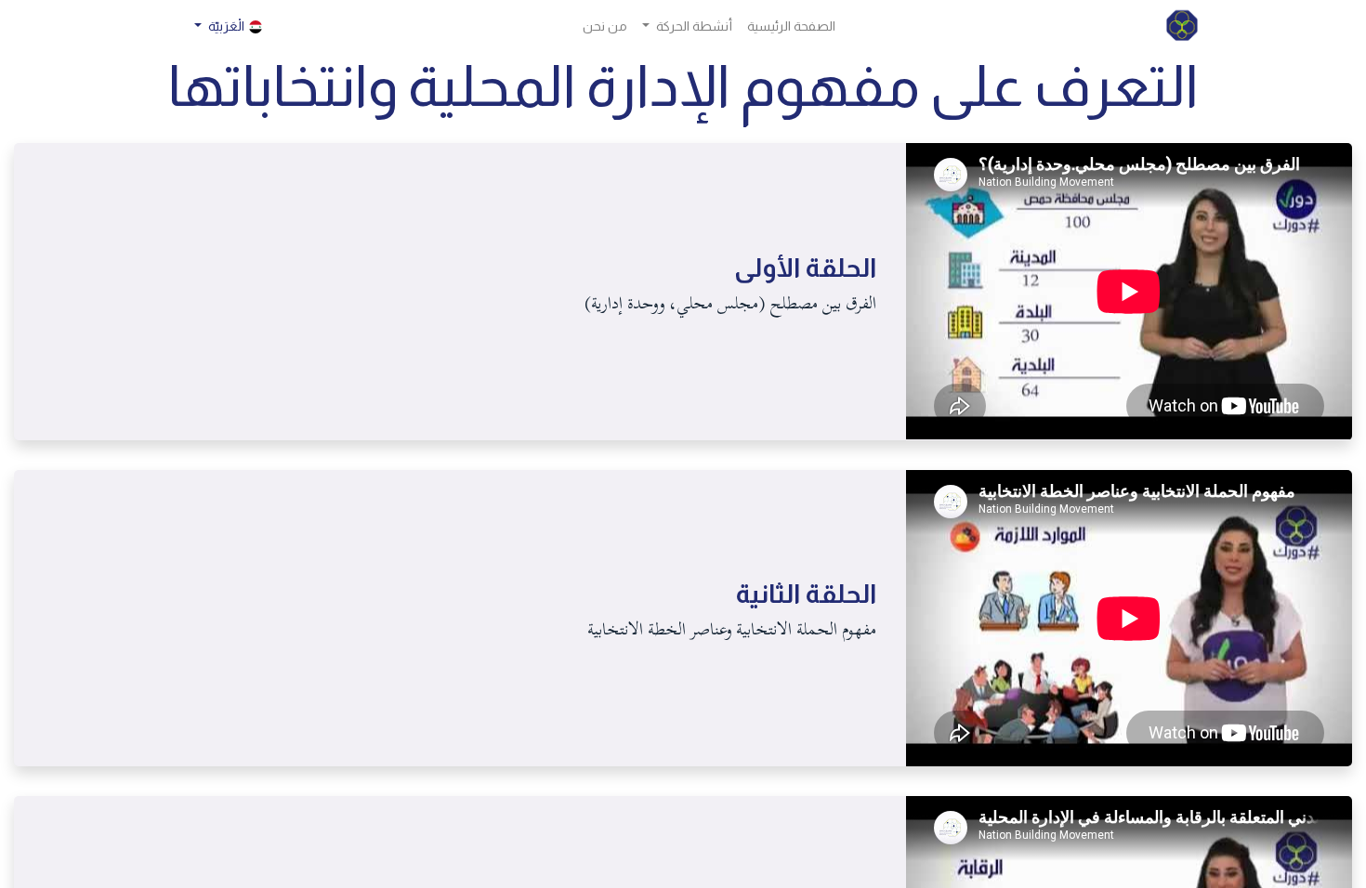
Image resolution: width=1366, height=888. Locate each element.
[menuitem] (791, 26)
